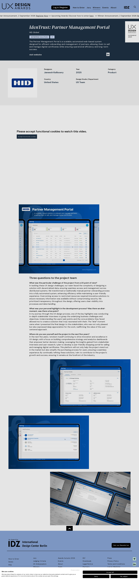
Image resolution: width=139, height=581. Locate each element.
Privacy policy (75, 570)
